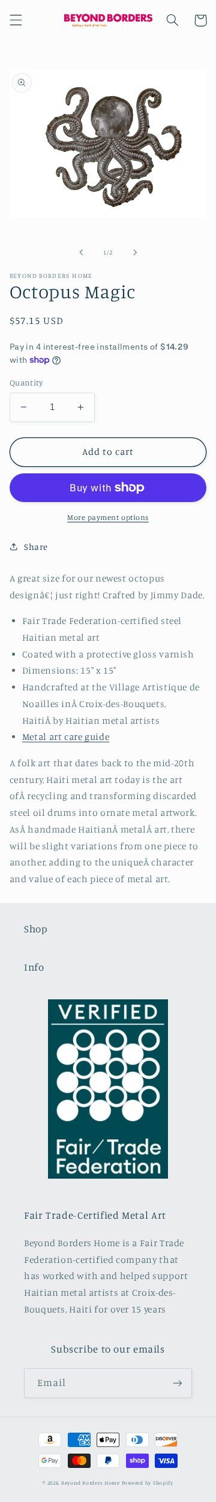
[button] (15, 20)
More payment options (108, 517)
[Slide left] (81, 252)
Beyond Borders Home (90, 1482)
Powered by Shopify (147, 1482)
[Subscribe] (177, 1382)
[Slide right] (135, 252)
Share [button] (36, 547)
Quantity (26, 382)
